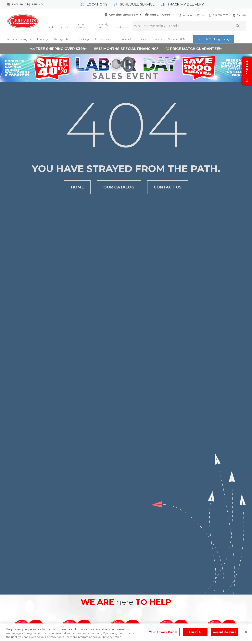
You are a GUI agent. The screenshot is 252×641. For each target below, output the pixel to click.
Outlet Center (81, 26)
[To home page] (22, 21)
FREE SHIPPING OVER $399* (61, 49)
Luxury (141, 39)
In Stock (65, 26)
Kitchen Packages (18, 39)
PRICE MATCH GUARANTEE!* (195, 49)
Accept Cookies (224, 631)
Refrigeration (62, 39)
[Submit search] (238, 26)
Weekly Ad (103, 26)
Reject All (195, 631)
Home (77, 187)
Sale (52, 27)
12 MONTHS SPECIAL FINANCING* (128, 49)
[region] (126, 632)
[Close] (245, 632)
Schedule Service (137, 4)
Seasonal (125, 39)
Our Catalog (118, 187)
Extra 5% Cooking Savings (213, 39)
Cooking (83, 39)
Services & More (179, 39)
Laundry (42, 39)
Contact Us (168, 187)
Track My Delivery (185, 4)
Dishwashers (103, 39)
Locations (96, 4)
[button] (15, 4)
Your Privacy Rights (163, 631)
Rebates (122, 27)
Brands (157, 39)
